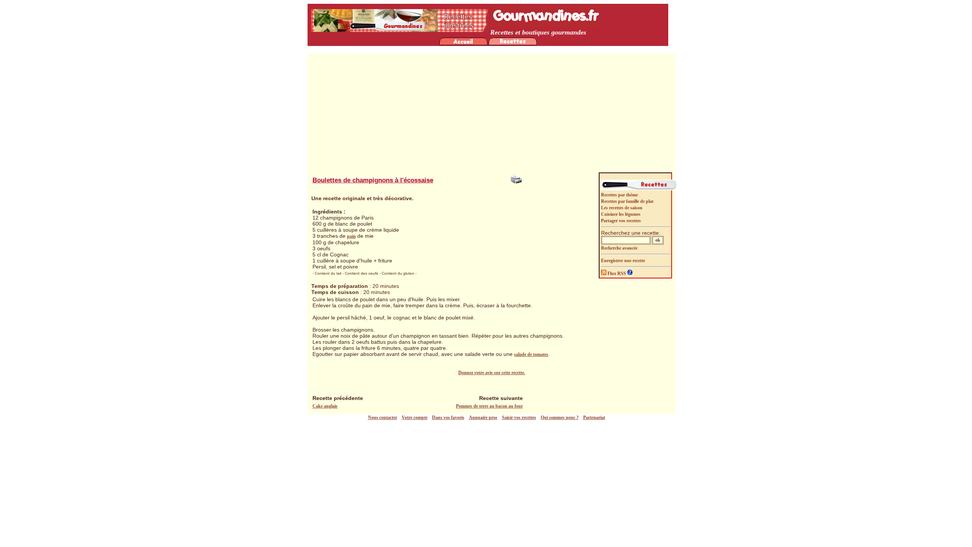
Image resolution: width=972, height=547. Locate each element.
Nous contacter (382, 417)
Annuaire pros (483, 417)
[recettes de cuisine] (513, 43)
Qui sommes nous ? (560, 417)
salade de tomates (531, 354)
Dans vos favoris (448, 417)
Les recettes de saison (621, 207)
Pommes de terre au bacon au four (489, 406)
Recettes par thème (619, 195)
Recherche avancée (619, 248)
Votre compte (415, 417)
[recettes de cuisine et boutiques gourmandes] (463, 43)
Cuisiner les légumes (621, 214)
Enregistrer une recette (623, 260)
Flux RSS (616, 273)
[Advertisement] (491, 114)
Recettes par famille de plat (627, 201)
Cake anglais (325, 406)
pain (351, 236)
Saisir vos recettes (519, 417)
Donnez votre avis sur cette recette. (491, 372)
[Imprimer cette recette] (517, 185)
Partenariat (594, 417)
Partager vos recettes (621, 220)
